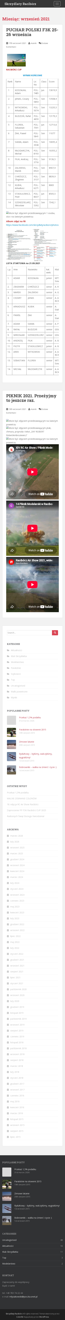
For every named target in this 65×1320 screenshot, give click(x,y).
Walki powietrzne (19, 691)
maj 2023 (15, 906)
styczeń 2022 (16, 953)
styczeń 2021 (16, 983)
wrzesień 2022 (17, 930)
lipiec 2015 (15, 1136)
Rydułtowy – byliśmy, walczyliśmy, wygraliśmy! (37, 1205)
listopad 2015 (16, 1119)
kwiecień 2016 (17, 1107)
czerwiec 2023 (17, 900)
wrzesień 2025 (17, 847)
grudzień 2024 (17, 859)
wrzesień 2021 (17, 965)
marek (34, 43)
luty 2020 (14, 1001)
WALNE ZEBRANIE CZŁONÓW (22, 798)
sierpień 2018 (16, 1060)
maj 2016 (15, 1101)
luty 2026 (14, 841)
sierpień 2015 (16, 1131)
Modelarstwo (17, 662)
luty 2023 (14, 918)
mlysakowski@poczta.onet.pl (23, 1296)
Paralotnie (16, 668)
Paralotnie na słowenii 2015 (32, 729)
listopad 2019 (16, 1012)
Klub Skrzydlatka (19, 656)
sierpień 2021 (16, 971)
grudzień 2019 (17, 1007)
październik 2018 (18, 1048)
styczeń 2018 (16, 1077)
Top (13, 679)
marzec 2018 (16, 1066)
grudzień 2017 (17, 1083)
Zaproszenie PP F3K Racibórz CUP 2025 (26, 810)
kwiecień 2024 (17, 871)
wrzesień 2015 (17, 1125)
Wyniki (14, 697)
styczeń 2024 (16, 888)
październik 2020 (18, 989)
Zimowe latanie (26, 741)
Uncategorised (18, 685)
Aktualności (16, 650)
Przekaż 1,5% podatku (30, 717)
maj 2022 (15, 942)
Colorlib (19, 1317)
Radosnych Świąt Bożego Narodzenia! (25, 816)
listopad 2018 (16, 1042)
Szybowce (16, 673)
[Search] (55, 632)
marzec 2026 (16, 835)
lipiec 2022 (15, 936)
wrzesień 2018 (17, 1054)
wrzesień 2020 (17, 995)
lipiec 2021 (15, 977)
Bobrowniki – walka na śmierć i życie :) (38, 767)
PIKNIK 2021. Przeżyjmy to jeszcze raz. (31, 398)
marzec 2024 (16, 877)
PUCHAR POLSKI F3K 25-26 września (32, 32)
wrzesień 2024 (17, 865)
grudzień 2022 (17, 924)
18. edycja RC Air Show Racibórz (22, 804)
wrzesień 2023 (17, 894)
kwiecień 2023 (17, 912)
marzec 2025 (16, 853)
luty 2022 (14, 947)
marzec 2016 (16, 1113)
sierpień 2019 (16, 1030)
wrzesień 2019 (17, 1024)
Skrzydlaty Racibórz (20, 4)
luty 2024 (14, 883)
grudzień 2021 (17, 959)
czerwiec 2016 (17, 1095)
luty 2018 (14, 1071)
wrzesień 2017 (17, 1089)
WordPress (44, 1317)
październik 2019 (18, 1018)
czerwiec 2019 (17, 1036)
